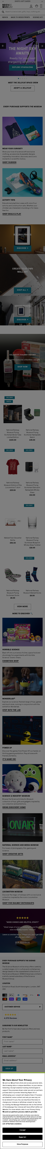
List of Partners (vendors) (12, 1124)
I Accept (22, 1130)
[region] (22, 1111)
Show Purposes (22, 1144)
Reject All (22, 1137)
